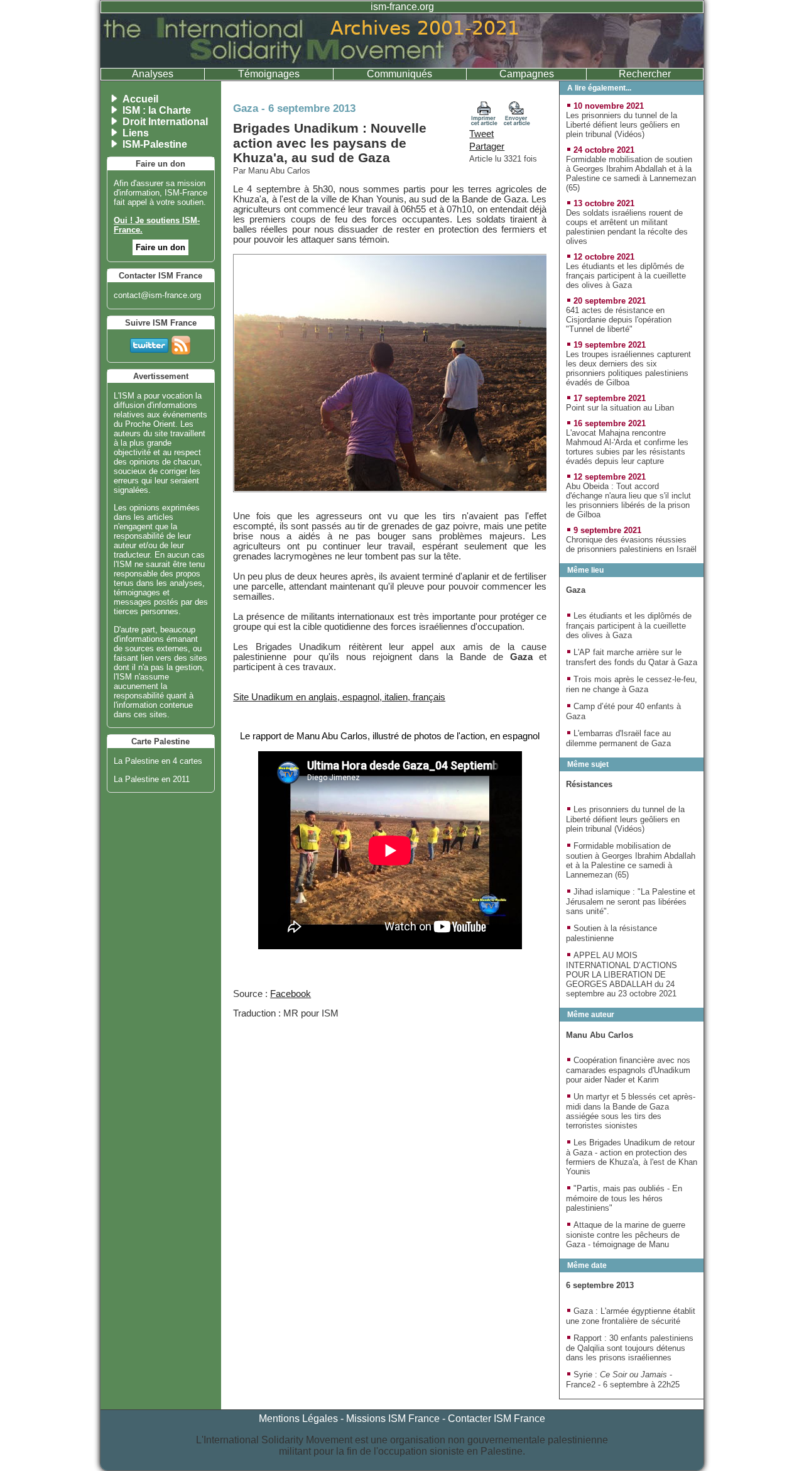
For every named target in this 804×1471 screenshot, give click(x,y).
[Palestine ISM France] (402, 64)
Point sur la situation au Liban (620, 407)
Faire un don (160, 247)
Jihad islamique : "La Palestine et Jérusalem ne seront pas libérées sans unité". (630, 901)
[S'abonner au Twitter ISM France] (149, 343)
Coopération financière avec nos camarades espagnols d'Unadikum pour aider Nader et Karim (628, 1069)
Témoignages (269, 74)
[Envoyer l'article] (517, 123)
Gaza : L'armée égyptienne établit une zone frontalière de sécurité (630, 1316)
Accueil (140, 99)
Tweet (481, 134)
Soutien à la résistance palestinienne (611, 933)
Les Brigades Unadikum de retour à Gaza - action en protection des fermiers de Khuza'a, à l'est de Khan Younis (631, 1157)
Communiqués (399, 74)
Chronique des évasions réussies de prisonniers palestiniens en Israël (631, 544)
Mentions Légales (298, 1418)
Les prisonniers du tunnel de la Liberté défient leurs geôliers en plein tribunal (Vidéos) (623, 125)
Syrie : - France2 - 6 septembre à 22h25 (623, 1379)
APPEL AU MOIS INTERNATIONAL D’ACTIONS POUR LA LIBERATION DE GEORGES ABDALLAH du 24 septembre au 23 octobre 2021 (621, 974)
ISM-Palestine (154, 144)
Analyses (152, 74)
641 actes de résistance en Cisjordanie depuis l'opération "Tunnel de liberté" (618, 320)
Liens (135, 133)
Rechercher (645, 74)
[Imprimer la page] (484, 123)
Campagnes (526, 74)
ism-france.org (402, 6)
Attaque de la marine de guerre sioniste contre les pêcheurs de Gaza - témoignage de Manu (625, 1234)
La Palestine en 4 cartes (158, 761)
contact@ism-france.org (157, 295)
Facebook (290, 994)
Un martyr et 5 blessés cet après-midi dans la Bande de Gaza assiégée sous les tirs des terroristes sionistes (630, 1111)
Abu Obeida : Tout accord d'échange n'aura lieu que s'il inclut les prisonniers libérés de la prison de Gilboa (628, 500)
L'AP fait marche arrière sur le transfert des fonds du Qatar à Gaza (631, 657)
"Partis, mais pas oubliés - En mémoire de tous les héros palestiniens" (624, 1198)
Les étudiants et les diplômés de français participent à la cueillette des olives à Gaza (626, 276)
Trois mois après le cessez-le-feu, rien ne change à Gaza (631, 684)
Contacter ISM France (496, 1418)
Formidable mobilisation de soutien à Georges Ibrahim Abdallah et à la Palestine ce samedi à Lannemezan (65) (631, 173)
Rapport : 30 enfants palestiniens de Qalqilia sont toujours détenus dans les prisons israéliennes (629, 1347)
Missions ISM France (393, 1418)
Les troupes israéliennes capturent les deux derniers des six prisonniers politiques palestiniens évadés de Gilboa (628, 368)
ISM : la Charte (156, 110)
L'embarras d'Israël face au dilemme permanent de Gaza (618, 738)
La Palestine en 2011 (152, 779)
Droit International (165, 121)
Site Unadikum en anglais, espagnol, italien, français (339, 697)
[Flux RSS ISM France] (181, 343)
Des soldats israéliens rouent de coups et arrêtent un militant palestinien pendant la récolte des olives (627, 227)
